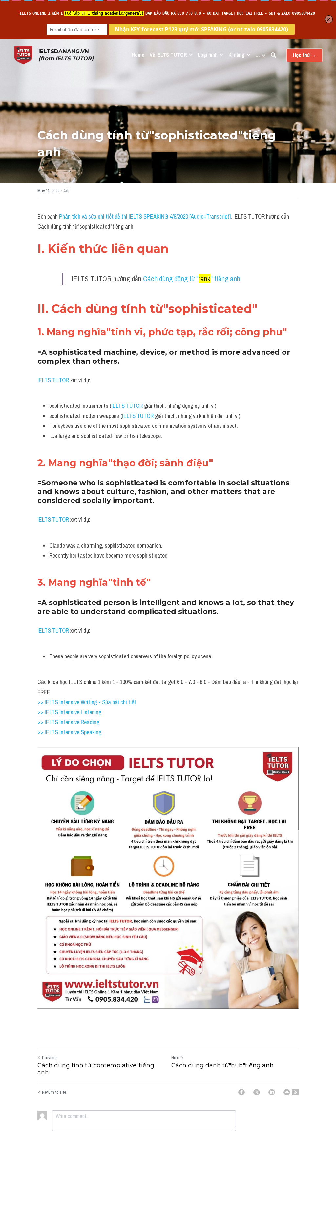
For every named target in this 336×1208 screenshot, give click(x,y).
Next (175, 1058)
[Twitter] (256, 1092)
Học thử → (304, 55)
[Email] (287, 1092)
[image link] (23, 54)
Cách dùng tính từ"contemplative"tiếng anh (95, 1069)
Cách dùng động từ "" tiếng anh (191, 278)
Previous (50, 1058)
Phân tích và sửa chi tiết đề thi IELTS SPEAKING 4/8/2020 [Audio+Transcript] (145, 216)
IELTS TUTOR (53, 380)
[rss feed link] (295, 1092)
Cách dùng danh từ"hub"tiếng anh (222, 1065)
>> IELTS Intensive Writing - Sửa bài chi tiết (86, 702)
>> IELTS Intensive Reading (68, 722)
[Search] (273, 55)
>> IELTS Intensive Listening (69, 712)
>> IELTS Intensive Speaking (69, 732)
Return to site (54, 1092)
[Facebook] (241, 1092)
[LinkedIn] (271, 1092)
